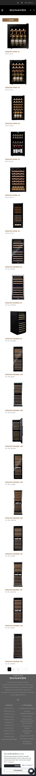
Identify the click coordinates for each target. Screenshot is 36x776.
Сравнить (30, 2)
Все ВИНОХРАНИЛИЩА (9, 739)
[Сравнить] (30, 10)
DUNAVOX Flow (9, 725)
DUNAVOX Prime (9, 714)
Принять (18, 766)
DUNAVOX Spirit (9, 717)
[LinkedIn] (18, 2)
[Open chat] (31, 771)
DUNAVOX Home (9, 734)
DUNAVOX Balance (9, 719)
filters (11, 20)
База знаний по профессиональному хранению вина (27, 721)
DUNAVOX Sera (9, 728)
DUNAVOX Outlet (9, 736)
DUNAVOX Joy (9, 722)
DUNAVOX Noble (9, 708)
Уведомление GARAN (27, 736)
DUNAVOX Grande (9, 731)
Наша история (27, 716)
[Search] (34, 10)
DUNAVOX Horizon (9, 711)
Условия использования (27, 708)
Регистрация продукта (27, 738)
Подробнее (10, 762)
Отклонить (18, 770)
